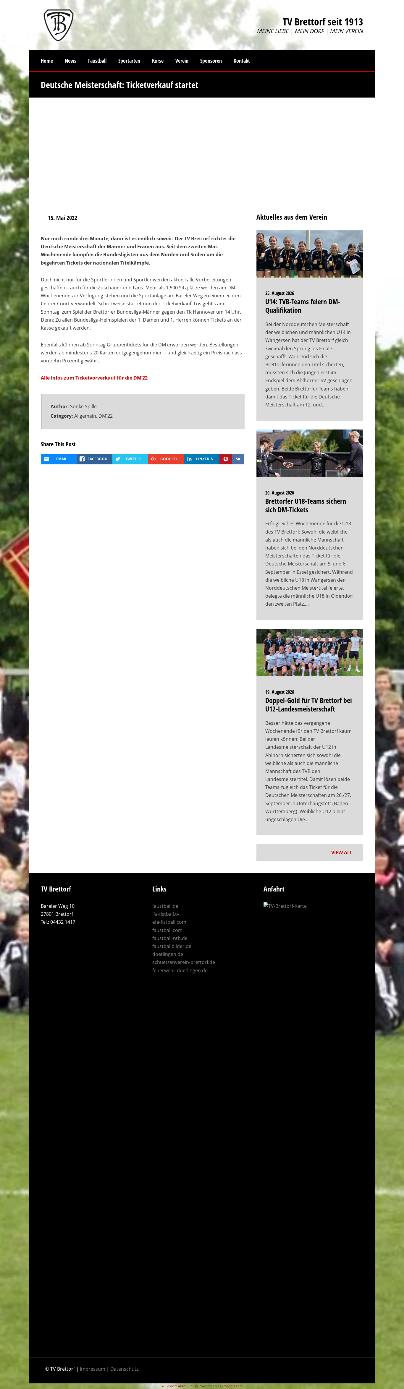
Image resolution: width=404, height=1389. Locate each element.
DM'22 (105, 416)
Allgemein (85, 416)
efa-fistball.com (169, 922)
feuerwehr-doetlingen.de (180, 970)
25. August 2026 (279, 293)
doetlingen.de (167, 954)
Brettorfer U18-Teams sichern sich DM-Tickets (305, 505)
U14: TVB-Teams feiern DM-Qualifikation (302, 305)
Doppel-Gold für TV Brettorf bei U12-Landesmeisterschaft (308, 704)
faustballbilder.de (171, 946)
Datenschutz (124, 1369)
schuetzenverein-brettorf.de (183, 962)
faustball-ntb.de (170, 938)
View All (342, 852)
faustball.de (165, 906)
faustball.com (167, 930)
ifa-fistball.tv (165, 914)
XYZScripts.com (231, 1386)
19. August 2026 (279, 692)
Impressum (92, 1369)
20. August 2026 (279, 493)
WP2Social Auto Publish (179, 1386)
